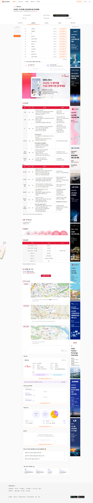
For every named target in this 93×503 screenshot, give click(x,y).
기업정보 (27, 1)
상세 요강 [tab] (33, 23)
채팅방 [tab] (59, 23)
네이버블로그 (28, 488)
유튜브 (39, 488)
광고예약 (23, 490)
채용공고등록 (17, 490)
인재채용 (10, 497)
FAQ (36, 497)
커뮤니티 (38, 1)
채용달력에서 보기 (17, 35)
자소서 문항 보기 (63, 28)
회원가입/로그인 (79, 1)
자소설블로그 (22, 488)
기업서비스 (85, 1)
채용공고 (14, 1)
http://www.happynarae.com (61, 368)
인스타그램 (35, 488)
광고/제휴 (28, 490)
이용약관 (15, 497)
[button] (35, 66)
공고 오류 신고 (65, 59)
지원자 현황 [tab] (72, 23)
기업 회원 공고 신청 (75, 26)
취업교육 (32, 1)
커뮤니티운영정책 (30, 497)
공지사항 (16, 488)
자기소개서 (20, 1)
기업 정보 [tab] (46, 23)
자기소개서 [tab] (20, 23)
